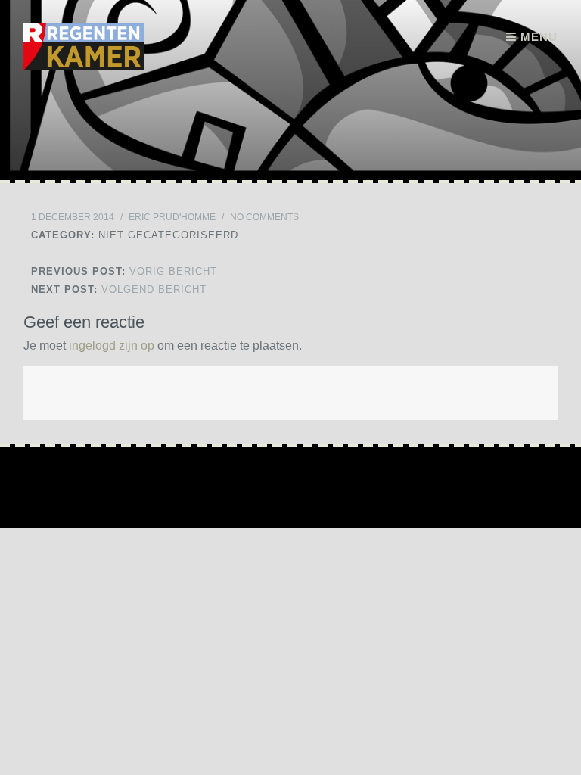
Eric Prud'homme (172, 217)
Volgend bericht (119, 289)
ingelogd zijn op (111, 345)
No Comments (264, 217)
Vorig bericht (124, 271)
